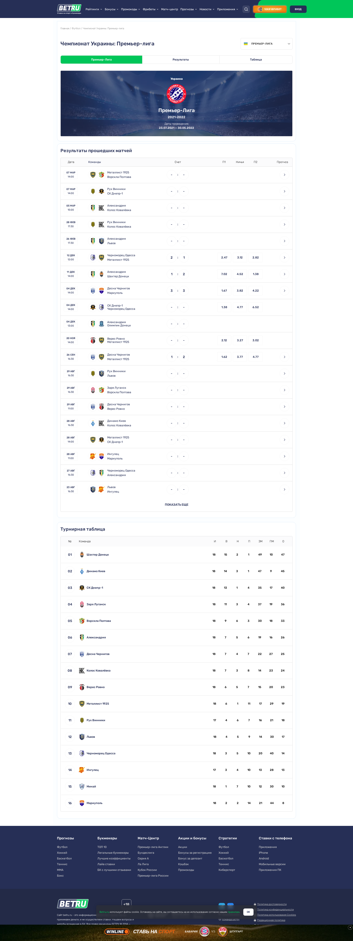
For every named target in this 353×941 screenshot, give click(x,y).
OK (248, 912)
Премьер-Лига (101, 59)
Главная (64, 28)
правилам (233, 912)
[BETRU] (69, 9)
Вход (298, 9)
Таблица (256, 59)
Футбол (76, 28)
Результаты (181, 59)
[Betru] (73, 904)
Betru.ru (104, 912)
